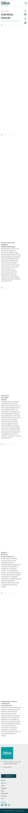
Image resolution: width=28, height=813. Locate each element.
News (2, 791)
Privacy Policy (20, 810)
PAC (2, 798)
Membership (4, 793)
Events (3, 785)
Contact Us (8, 776)
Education (3, 796)
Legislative (4, 788)
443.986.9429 (7, 767)
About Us (3, 783)
